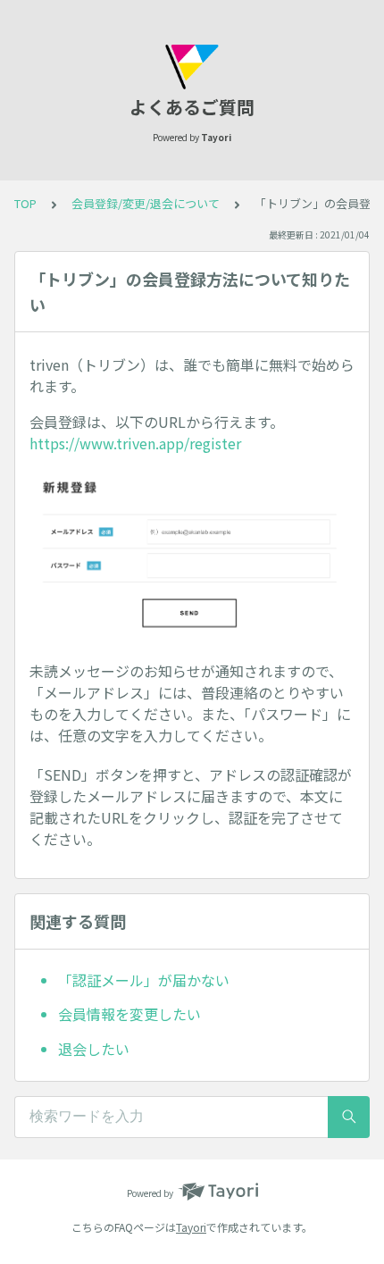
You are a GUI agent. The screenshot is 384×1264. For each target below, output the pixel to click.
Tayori (191, 1227)
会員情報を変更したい (129, 1014)
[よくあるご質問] (192, 67)
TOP (25, 203)
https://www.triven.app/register (135, 443)
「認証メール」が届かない (144, 980)
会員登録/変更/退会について (145, 203)
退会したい (93, 1048)
